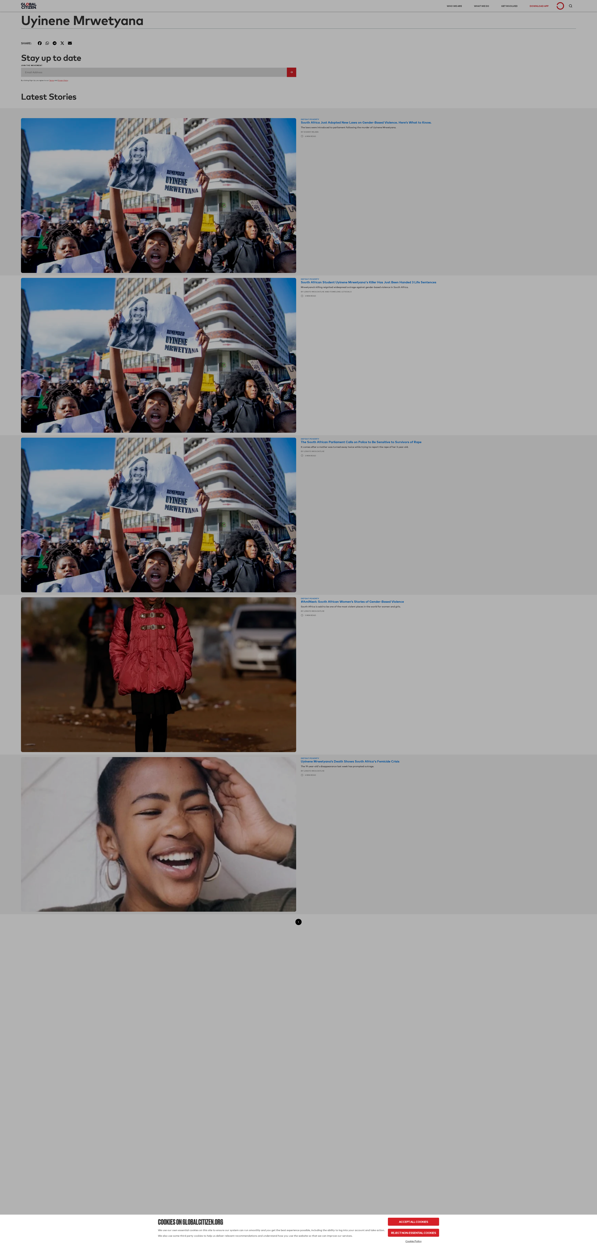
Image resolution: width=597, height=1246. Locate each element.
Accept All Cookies (413, 1222)
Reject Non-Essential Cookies (413, 1233)
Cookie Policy (413, 1241)
